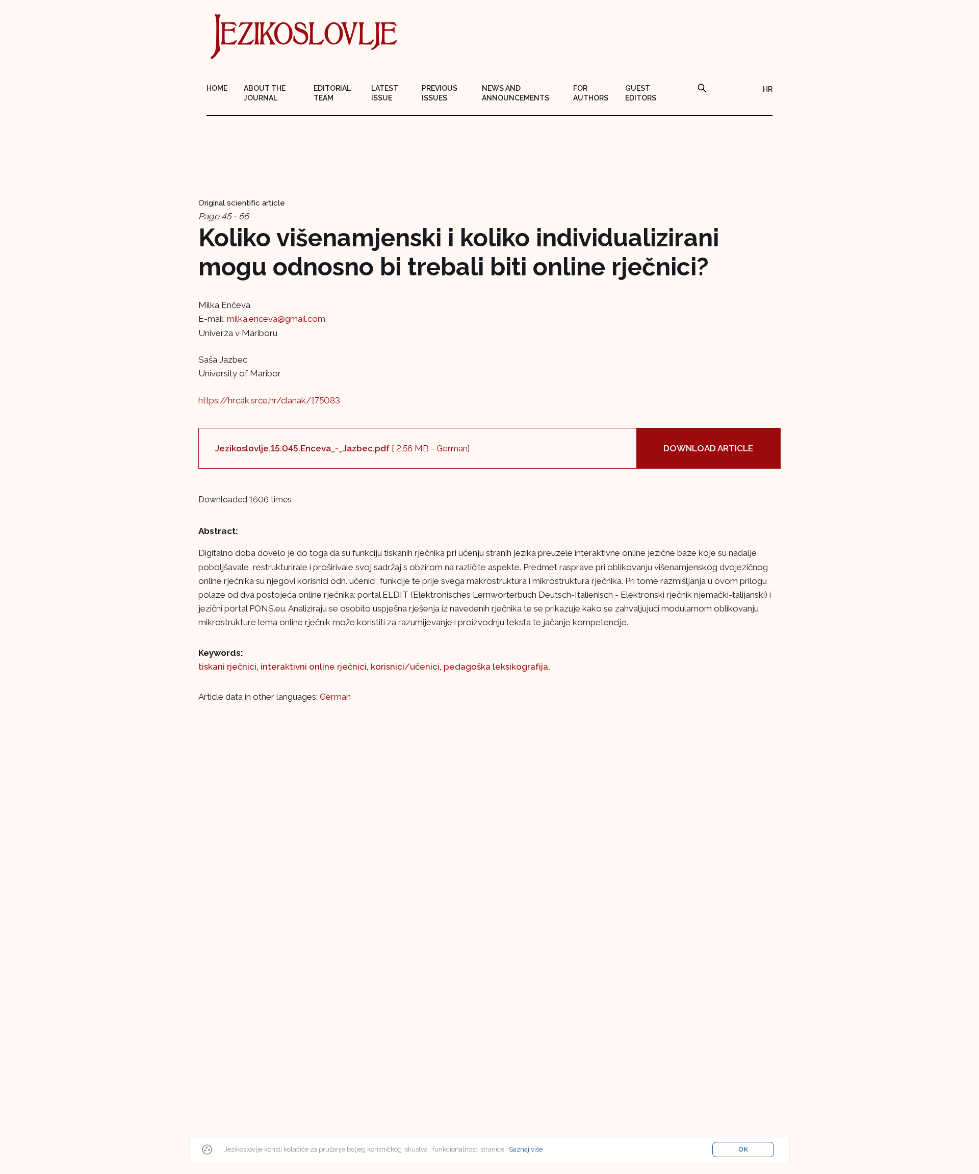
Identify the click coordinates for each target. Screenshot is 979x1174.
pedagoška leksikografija (496, 666)
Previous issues (439, 93)
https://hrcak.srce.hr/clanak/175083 (269, 400)
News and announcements (515, 93)
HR (767, 89)
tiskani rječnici (227, 666)
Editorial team (332, 93)
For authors (590, 93)
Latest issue (384, 93)
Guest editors (640, 93)
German (335, 697)
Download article (708, 448)
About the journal (265, 93)
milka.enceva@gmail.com (276, 319)
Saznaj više (526, 1149)
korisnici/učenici (405, 666)
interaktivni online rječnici (314, 666)
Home (217, 88)
